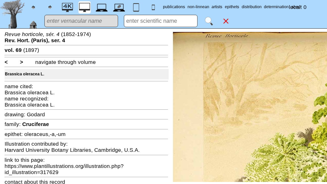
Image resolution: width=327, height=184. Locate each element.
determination (276, 7)
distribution (252, 7)
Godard (36, 114)
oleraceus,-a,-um (45, 134)
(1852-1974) (48, 37)
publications (174, 7)
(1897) (22, 50)
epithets (232, 7)
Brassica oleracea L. (24, 74)
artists (217, 7)
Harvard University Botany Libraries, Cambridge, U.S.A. (72, 150)
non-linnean (198, 7)
